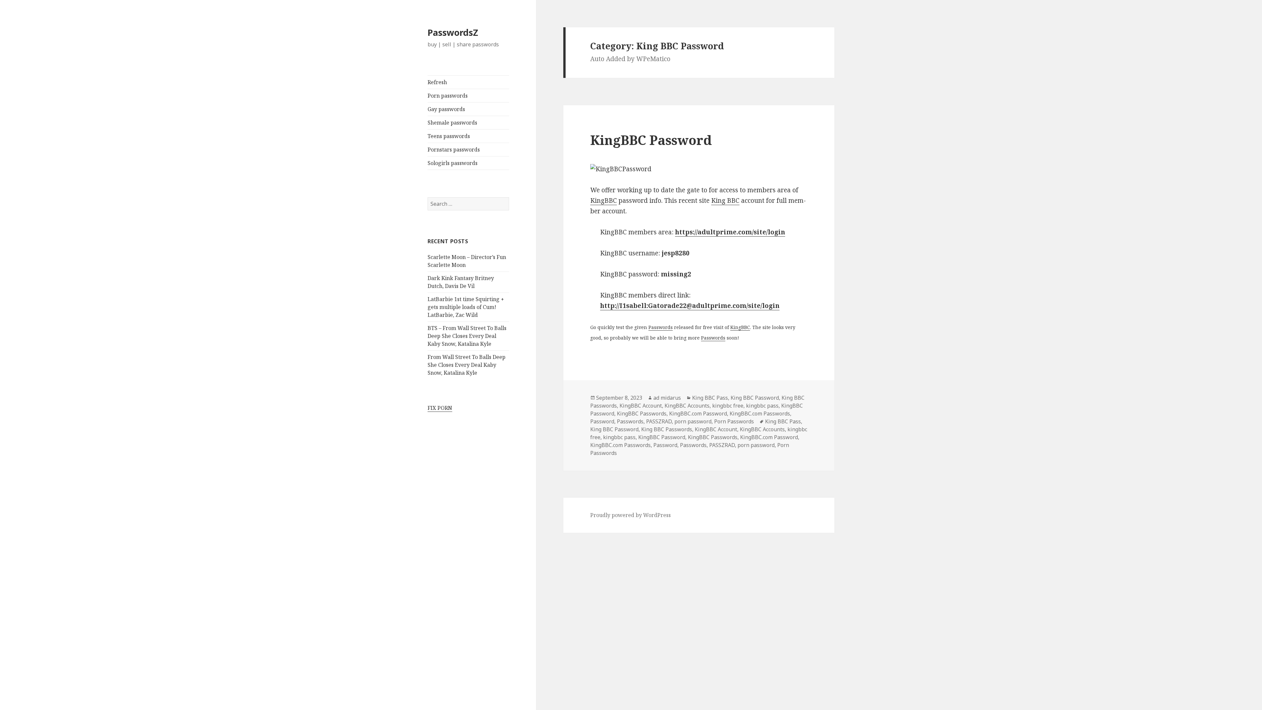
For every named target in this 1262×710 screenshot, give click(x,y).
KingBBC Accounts (687, 405)
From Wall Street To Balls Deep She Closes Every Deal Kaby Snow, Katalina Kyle (466, 364)
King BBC (725, 200)
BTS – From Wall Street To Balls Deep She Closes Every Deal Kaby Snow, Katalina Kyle (467, 335)
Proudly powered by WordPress (630, 515)
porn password (693, 421)
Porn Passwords (734, 421)
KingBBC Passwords (641, 413)
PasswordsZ (453, 32)
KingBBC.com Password (698, 413)
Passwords (660, 327)
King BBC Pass (710, 397)
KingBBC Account (640, 405)
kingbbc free (727, 405)
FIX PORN (440, 408)
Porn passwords (448, 95)
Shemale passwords (452, 122)
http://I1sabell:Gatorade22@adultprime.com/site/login (690, 305)
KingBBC (603, 200)
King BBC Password (755, 397)
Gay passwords (446, 109)
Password (602, 421)
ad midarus (667, 397)
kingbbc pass (762, 405)
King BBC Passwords (666, 429)
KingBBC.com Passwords (760, 413)
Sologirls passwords (453, 163)
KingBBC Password (651, 140)
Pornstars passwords (454, 149)
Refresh (437, 82)
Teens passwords (449, 136)
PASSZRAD (659, 421)
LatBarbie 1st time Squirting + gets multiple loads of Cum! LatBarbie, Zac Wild (466, 307)
